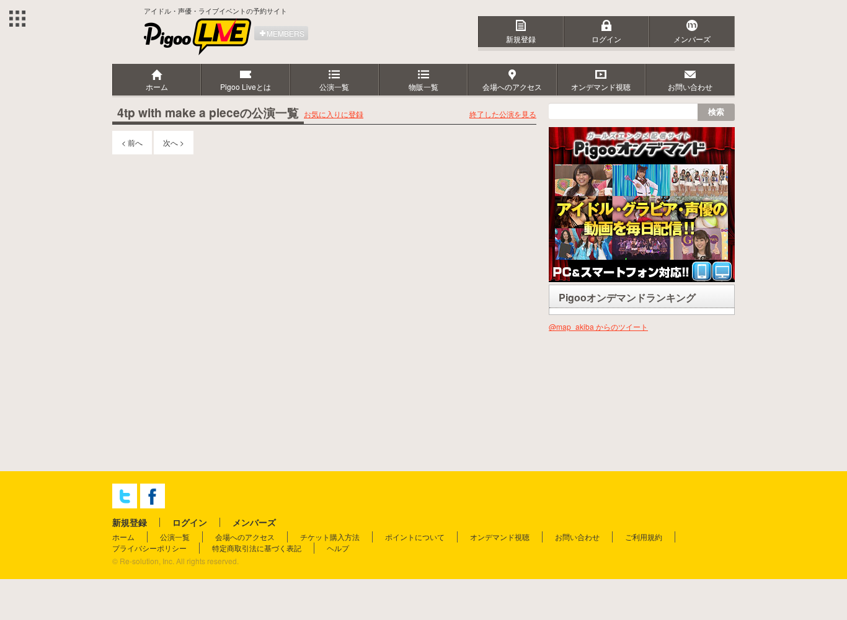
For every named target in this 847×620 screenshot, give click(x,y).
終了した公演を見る (502, 113)
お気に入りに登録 (333, 113)
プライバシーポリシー (149, 547)
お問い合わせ (577, 536)
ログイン (606, 38)
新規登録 (521, 38)
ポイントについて (415, 536)
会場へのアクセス (245, 536)
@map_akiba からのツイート (598, 326)
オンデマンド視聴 (500, 536)
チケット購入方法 (330, 536)
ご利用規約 (643, 536)
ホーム (123, 536)
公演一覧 (175, 536)
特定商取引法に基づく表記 (256, 547)
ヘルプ (338, 547)
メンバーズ (692, 38)
